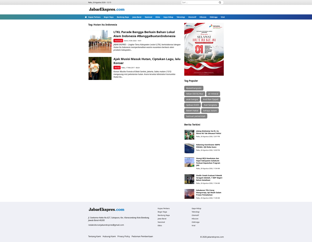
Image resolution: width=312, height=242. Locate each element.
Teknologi (181, 17)
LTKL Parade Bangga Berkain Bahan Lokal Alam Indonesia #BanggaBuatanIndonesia (144, 34)
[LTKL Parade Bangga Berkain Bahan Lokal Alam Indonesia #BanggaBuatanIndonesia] (100, 41)
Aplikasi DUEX (192, 105)
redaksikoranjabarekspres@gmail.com (106, 225)
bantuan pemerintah (195, 116)
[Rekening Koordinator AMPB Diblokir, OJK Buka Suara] (189, 148)
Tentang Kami (94, 236)
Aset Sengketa (210, 105)
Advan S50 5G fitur (194, 93)
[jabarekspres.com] (106, 9)
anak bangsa (192, 99)
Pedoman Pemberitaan (142, 236)
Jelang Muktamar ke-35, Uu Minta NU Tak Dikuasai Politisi (208, 132)
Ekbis (158, 17)
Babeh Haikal (192, 110)
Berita (117, 67)
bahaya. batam (210, 110)
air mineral (213, 93)
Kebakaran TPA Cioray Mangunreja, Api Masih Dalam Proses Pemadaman (208, 192)
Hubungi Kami (109, 236)
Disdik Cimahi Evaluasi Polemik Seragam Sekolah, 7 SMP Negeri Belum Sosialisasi (209, 177)
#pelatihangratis (193, 88)
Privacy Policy (123, 236)
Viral (223, 17)
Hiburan (203, 17)
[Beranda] (85, 17)
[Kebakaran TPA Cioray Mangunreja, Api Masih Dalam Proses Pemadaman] (189, 194)
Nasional (148, 17)
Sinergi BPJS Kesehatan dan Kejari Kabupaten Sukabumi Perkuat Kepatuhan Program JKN (208, 161)
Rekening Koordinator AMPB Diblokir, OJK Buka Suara (208, 146)
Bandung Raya (123, 17)
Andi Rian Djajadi (210, 99)
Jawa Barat (136, 17)
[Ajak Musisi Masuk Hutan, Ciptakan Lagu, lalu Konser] (100, 68)
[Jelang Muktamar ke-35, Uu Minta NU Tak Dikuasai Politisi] (189, 135)
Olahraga (213, 17)
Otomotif (192, 17)
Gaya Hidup (168, 17)
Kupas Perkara (94, 17)
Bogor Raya (108, 17)
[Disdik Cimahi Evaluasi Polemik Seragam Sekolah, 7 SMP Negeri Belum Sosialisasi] (189, 179)
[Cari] (220, 2)
